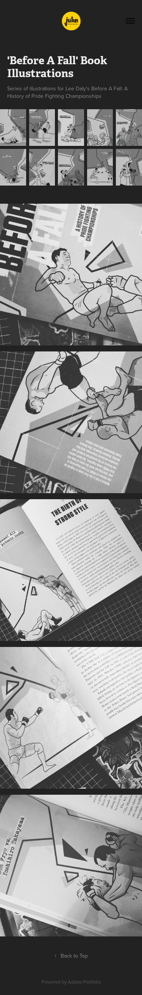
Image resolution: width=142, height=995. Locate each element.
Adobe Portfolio (84, 981)
